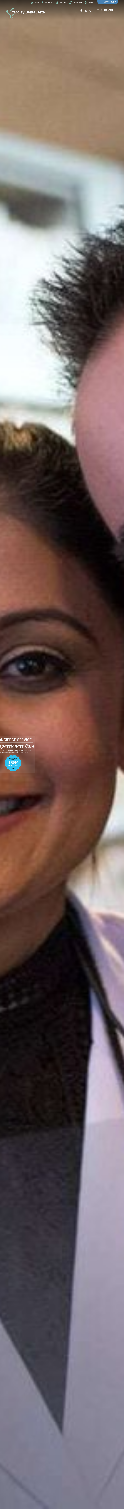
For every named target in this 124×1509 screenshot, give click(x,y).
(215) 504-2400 (105, 10)
